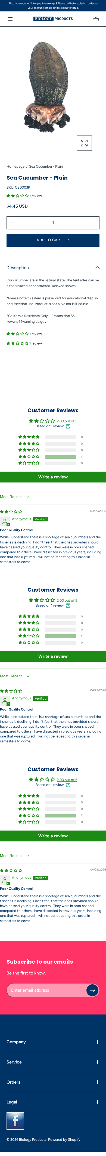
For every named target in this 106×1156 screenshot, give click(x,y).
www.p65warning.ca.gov (26, 321)
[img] (11, 512)
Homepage (15, 166)
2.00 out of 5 (67, 421)
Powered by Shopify (64, 1139)
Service (14, 1062)
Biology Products (32, 1139)
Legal (12, 1102)
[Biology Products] (53, 18)
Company (16, 1041)
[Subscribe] (92, 990)
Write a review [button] (53, 476)
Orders (13, 1082)
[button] (10, 19)
